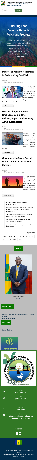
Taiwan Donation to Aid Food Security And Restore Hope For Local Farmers (19, 215)
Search (19, 10)
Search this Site (7, 330)
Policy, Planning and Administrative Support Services (18, 314)
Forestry (5, 316)
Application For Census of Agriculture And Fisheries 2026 (18, 226)
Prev (10, 236)
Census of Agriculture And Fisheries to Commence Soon (17, 203)
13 (10, 239)
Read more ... (8, 106)
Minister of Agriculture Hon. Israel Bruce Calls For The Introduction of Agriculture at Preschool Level (19, 209)
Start (5, 236)
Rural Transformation (8, 318)
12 (7, 239)
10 (32, 236)
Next (14, 239)
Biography (19, 298)
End (20, 239)
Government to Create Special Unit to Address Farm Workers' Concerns (17, 162)
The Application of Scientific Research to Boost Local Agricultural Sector (18, 220)
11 (3, 239)
